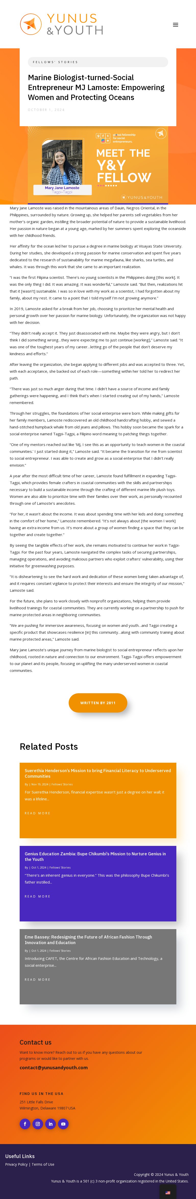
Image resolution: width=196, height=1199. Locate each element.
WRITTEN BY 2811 (98, 702)
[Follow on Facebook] (25, 1124)
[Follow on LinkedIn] (50, 1124)
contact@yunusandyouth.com (54, 1067)
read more (38, 813)
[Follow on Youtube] (63, 1124)
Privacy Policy (16, 1164)
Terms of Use (43, 1164)
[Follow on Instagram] (37, 1124)
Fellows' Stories (55, 62)
